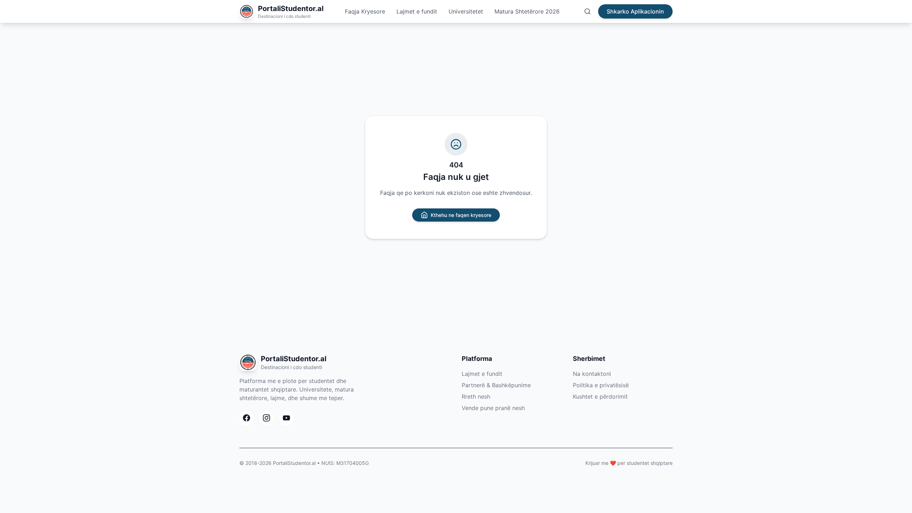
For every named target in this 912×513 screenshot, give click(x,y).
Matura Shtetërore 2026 (527, 11)
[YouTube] (286, 418)
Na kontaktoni (592, 373)
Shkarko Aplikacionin (635, 11)
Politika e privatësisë (601, 385)
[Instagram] (266, 418)
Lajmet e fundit (417, 11)
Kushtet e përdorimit (600, 396)
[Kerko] (587, 11)
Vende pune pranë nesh (493, 407)
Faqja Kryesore (365, 11)
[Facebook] (246, 418)
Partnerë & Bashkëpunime (496, 385)
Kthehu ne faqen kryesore (461, 215)
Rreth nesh (476, 396)
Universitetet (466, 11)
